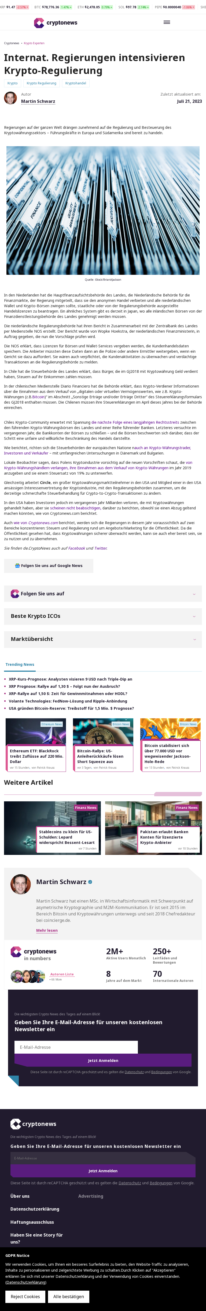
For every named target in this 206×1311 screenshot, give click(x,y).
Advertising (90, 1196)
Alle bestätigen (68, 1296)
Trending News (19, 664)
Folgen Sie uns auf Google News (51, 565)
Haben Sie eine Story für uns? (36, 1238)
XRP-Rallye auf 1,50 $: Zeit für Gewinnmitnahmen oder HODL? (68, 693)
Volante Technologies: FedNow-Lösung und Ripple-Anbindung (68, 701)
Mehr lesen (47, 930)
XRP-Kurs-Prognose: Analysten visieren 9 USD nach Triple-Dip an (70, 679)
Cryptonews (11, 43)
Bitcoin (38, 396)
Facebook (76, 548)
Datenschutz (134, 1072)
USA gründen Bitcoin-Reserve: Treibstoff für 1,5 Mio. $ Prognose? (71, 708)
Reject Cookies (25, 1296)
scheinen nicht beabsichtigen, (75, 507)
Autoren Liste (62, 974)
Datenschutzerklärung (34, 1209)
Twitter (100, 548)
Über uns (20, 1196)
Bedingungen (161, 1072)
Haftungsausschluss (32, 1222)
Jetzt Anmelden (103, 1060)
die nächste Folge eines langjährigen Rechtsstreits (135, 422)
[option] (36, 745)
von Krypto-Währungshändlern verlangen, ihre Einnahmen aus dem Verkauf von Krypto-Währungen (98, 465)
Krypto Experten (34, 43)
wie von (36, 522)
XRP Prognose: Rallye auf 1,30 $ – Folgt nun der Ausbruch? (64, 686)
